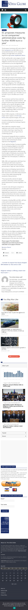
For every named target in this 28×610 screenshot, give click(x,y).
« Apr (12, 584)
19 (2, 578)
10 (21, 573)
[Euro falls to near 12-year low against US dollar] (10, 302)
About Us (3, 588)
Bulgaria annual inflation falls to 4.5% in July (13, 385)
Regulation (13, 141)
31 (21, 580)
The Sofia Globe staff (14, 45)
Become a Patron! (6, 247)
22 (14, 578)
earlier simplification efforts (18, 55)
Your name (4, 504)
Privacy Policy (4, 595)
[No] (26, 605)
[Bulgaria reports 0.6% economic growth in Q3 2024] (10, 337)
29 (14, 580)
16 (17, 575)
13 (6, 575)
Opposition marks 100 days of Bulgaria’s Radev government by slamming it (13, 406)
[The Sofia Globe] (2, 9)
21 (10, 578)
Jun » (15, 584)
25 (25, 578)
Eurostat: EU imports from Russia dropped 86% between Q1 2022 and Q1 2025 (14, 263)
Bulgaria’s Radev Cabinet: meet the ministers (12, 426)
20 (6, 578)
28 (10, 580)
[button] (14, 365)
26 (2, 580)
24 (21, 578)
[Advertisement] (14, 451)
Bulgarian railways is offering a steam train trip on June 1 (13, 271)
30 (17, 580)
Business (4, 30)
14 (10, 575)
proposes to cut (9, 50)
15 (14, 575)
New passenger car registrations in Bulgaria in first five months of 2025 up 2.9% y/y (12, 330)
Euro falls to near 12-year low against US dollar (13, 313)
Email (3, 499)
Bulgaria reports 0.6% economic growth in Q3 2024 (13, 348)
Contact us (3, 592)
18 (25, 575)
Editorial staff (4, 590)
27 (6, 580)
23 (17, 578)
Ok (14, 607)
